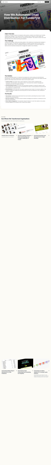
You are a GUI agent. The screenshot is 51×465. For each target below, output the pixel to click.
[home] (5, 1)
